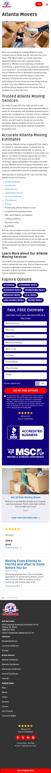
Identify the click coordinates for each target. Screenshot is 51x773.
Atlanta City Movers (10, 660)
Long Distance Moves (14, 300)
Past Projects (7, 711)
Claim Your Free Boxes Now (24, 518)
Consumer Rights (9, 716)
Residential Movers (13, 182)
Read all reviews (12, 548)
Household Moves (12, 290)
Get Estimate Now (25, 771)
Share (25, 510)
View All (5, 678)
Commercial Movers (13, 196)
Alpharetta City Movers (11, 669)
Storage (8, 204)
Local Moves (30, 295)
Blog (4, 688)
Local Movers (10, 185)
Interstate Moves (12, 295)
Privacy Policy (27, 407)
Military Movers (11, 189)
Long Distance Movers (14, 193)
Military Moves (35, 300)
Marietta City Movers (10, 664)
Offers (4, 697)
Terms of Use (16, 407)
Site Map (31, 743)
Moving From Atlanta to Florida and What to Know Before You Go (25, 564)
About (4, 692)
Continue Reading (12, 586)
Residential (9, 285)
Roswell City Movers (10, 674)
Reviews (5, 702)
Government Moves (28, 285)
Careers (5, 706)
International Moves (35, 290)
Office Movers (10, 200)
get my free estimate (25, 390)
